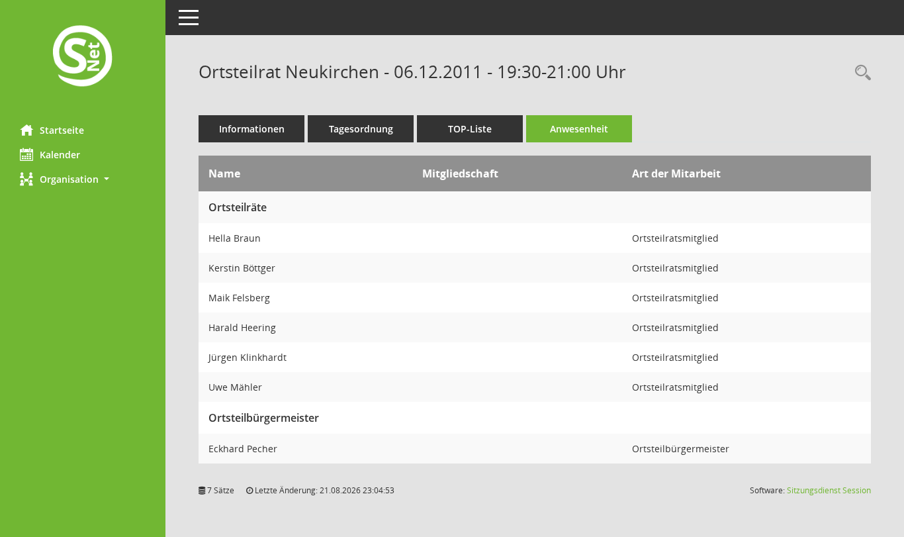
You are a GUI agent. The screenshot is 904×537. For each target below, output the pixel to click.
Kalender (60, 154)
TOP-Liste (470, 128)
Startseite (62, 130)
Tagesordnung (361, 128)
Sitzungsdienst (829, 490)
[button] (82, 179)
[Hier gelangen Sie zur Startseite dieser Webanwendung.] (82, 57)
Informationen (252, 128)
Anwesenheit (579, 128)
